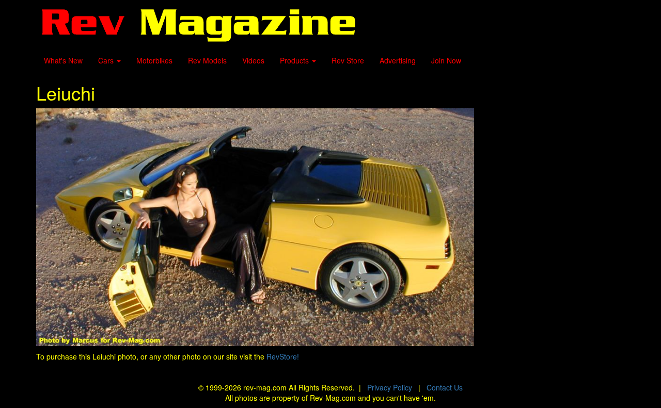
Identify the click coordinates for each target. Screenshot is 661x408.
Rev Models (207, 60)
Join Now (446, 60)
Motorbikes (154, 60)
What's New (63, 60)
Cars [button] (107, 60)
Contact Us (445, 387)
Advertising (398, 60)
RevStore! (282, 356)
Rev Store (348, 60)
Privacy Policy (389, 387)
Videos (253, 60)
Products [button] (295, 60)
